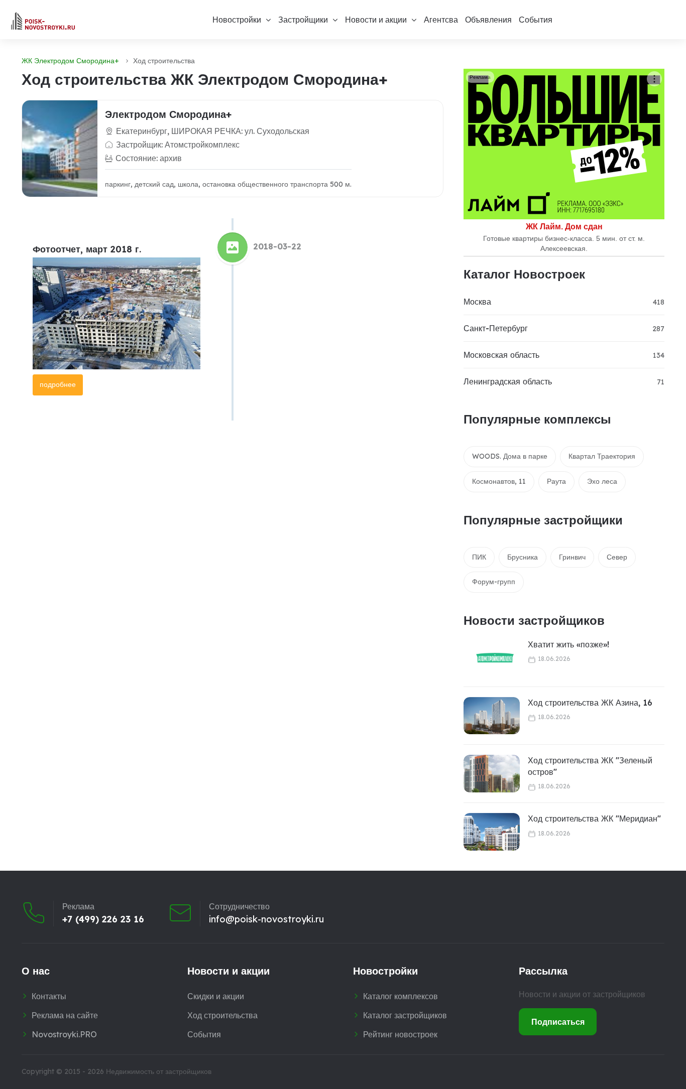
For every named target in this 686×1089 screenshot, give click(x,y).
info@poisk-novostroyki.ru (266, 919)
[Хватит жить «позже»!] (489, 657)
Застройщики (303, 20)
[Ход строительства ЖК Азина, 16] (492, 716)
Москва (477, 302)
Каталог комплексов (400, 996)
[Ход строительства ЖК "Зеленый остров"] (492, 773)
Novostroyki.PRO (64, 1034)
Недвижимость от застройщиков (158, 1071)
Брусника (522, 557)
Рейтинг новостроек (400, 1034)
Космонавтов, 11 (499, 481)
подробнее (58, 384)
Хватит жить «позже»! (568, 644)
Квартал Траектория (601, 456)
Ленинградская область (508, 381)
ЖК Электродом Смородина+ (70, 60)
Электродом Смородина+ (168, 114)
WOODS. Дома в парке (509, 456)
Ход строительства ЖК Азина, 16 (590, 703)
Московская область (501, 355)
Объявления (488, 20)
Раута (556, 481)
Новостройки (236, 20)
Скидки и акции (215, 996)
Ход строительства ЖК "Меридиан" (594, 818)
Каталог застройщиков (405, 1015)
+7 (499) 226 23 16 (103, 919)
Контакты (49, 996)
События (535, 20)
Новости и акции (376, 20)
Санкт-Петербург (496, 328)
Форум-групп (493, 581)
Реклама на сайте (65, 1015)
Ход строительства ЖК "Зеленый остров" (590, 765)
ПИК (479, 557)
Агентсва (441, 20)
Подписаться (558, 1022)
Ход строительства (222, 1015)
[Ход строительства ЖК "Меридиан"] (492, 832)
